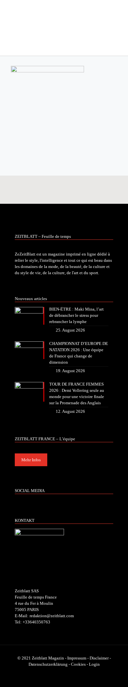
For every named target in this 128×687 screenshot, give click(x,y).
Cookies (78, 664)
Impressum (76, 658)
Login (94, 664)
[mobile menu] (119, 13)
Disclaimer (99, 658)
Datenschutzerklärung (48, 664)
